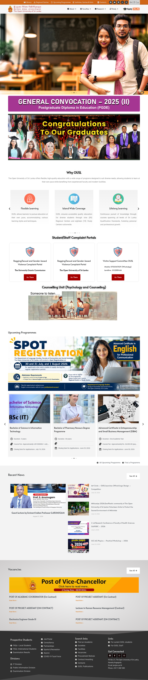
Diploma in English (62, 427)
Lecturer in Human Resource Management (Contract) (100, 608)
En (131, 2)
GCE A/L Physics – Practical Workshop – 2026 (109, 540)
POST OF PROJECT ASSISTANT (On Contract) (96, 596)
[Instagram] (126, 2)
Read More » (13, 600)
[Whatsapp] (122, 2)
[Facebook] (110, 2)
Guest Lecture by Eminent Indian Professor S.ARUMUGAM (38, 512)
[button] (2, 54)
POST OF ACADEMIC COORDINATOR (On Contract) (32, 596)
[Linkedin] (118, 2)
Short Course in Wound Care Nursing (26, 427)
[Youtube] (114, 2)
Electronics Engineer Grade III (22, 619)
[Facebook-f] (114, 655)
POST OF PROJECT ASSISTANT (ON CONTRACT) (31, 608)
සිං (135, 2)
